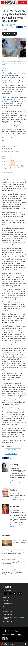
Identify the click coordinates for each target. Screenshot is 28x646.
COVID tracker (12, 129)
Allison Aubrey (8, 25)
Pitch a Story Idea (7, 614)
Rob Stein (13, 490)
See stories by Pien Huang (17, 483)
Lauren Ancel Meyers (11, 296)
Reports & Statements (8, 603)
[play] (2, 644)
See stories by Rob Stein (17, 500)
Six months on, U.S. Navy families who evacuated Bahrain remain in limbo (19, 542)
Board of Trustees (7, 607)
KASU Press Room (7, 621)
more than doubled (10, 75)
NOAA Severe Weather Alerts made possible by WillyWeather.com (14, 610)
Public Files (5, 600)
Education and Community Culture (9, 559)
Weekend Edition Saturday (13, 449)
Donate (23, 2)
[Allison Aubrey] (5, 509)
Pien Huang (9, 24)
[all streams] (26, 644)
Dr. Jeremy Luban (10, 414)
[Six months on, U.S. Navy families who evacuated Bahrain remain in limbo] (7, 543)
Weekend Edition (11, 453)
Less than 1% (15, 332)
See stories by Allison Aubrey (16, 525)
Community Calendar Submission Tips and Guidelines (13, 618)
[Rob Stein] (5, 492)
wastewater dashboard (15, 212)
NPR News (9, 446)
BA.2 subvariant (12, 255)
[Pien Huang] (5, 467)
